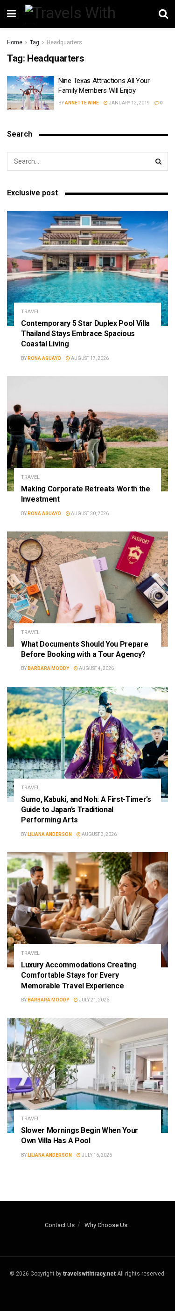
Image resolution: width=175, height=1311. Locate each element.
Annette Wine (82, 102)
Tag (34, 42)
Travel (30, 311)
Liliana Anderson (50, 834)
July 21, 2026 (93, 999)
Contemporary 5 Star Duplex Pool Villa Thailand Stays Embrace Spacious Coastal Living (85, 334)
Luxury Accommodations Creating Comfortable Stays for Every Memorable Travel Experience (78, 975)
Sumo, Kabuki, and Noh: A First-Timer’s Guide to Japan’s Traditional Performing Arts (86, 810)
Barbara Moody (48, 668)
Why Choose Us (105, 1224)
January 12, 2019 (129, 102)
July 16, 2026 (96, 1155)
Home (14, 42)
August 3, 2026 (99, 834)
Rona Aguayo (44, 358)
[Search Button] (158, 161)
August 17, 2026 (89, 358)
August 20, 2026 (89, 513)
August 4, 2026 (96, 668)
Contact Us (60, 1224)
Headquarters (64, 42)
